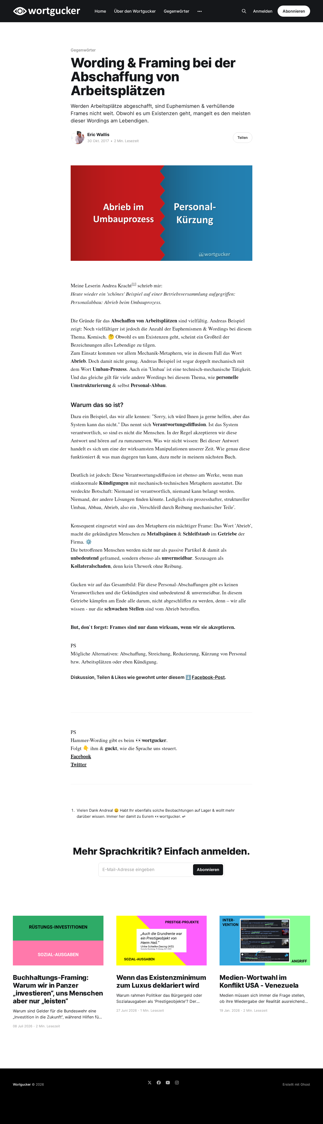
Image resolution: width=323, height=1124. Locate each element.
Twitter (79, 764)
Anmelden (263, 11)
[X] (150, 1083)
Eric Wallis (98, 134)
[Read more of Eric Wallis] (78, 138)
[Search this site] (244, 11)
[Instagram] (177, 1083)
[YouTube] (168, 1083)
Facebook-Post (208, 677)
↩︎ (183, 817)
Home (100, 11)
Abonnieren (294, 11)
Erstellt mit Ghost (296, 1084)
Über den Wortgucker (135, 11)
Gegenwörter (176, 11)
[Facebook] (159, 1083)
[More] (199, 11)
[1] (134, 283)
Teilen (242, 137)
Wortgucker (22, 1084)
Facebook (81, 756)
